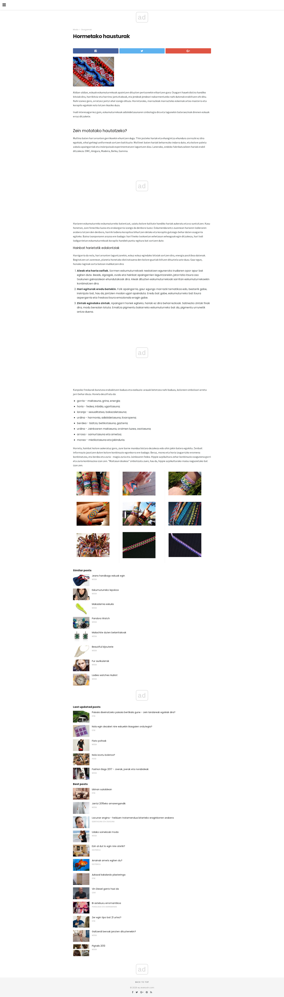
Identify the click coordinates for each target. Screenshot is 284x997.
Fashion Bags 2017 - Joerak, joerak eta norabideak (120, 769)
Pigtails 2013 (98, 945)
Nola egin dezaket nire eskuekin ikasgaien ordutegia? (122, 726)
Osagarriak (86, 29)
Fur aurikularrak (100, 661)
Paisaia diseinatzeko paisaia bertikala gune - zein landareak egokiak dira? (133, 712)
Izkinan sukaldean (102, 789)
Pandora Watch (101, 618)
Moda (75, 29)
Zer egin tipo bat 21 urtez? (106, 917)
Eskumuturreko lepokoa (105, 590)
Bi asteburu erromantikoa (106, 903)
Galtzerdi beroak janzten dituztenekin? (114, 931)
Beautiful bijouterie (102, 646)
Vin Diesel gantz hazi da (105, 888)
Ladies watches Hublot (105, 675)
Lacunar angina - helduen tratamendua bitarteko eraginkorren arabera (133, 817)
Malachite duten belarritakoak (109, 632)
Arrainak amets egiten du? (107, 860)
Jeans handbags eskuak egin (108, 575)
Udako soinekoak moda (105, 832)
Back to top (142, 982)
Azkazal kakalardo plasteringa (108, 874)
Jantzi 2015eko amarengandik (109, 803)
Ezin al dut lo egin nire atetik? (108, 846)
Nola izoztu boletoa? (103, 755)
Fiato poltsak (99, 740)
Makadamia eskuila (103, 604)
